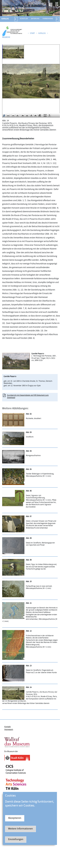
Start (32, 33)
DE (56, 3)
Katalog (5, 18)
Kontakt (7, 726)
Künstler (24, 18)
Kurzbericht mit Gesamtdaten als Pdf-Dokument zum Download (28, 396)
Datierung (35, 18)
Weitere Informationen (20, 829)
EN (56, 6)
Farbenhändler (49, 18)
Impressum (8, 729)
